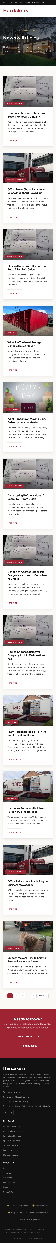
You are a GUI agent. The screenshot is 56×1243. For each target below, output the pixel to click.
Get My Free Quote (28, 1036)
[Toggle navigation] (50, 11)
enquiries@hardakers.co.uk (34, 2)
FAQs (5, 1187)
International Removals (12, 1136)
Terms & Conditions (35, 1238)
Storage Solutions (10, 1155)
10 (34, 995)
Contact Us (8, 1192)
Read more (13, 141)
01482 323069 (11, 2)
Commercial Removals (12, 1131)
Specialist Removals (11, 1141)
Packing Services (10, 1150)
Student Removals (11, 1145)
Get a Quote (8, 1178)
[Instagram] (11, 1112)
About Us (7, 1173)
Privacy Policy (19, 1238)
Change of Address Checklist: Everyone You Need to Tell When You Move (27, 575)
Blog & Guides (9, 1182)
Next (41, 995)
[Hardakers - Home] (18, 10)
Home (18, 31)
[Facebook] (5, 1112)
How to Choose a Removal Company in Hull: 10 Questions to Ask (27, 655)
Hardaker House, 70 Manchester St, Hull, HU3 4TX (28, 1106)
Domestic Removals (11, 1126)
